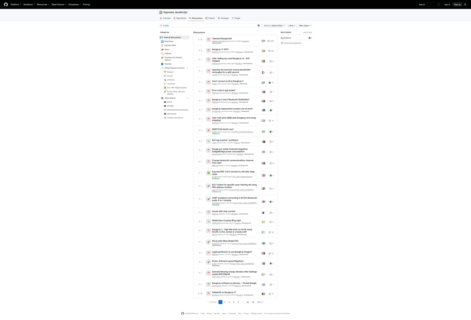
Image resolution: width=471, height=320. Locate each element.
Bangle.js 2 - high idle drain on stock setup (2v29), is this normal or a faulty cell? (232, 230)
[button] (258, 25)
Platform (15, 4)
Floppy (214, 84)
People (237, 18)
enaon (214, 143)
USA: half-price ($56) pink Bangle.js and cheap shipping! (234, 119)
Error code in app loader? (224, 90)
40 (253, 302)
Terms (203, 313)
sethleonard (216, 63)
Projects (211, 18)
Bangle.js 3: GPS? (220, 49)
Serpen (214, 264)
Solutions (28, 4)
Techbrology (216, 111)
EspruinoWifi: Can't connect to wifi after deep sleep (233, 172)
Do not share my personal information (277, 313)
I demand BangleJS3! (222, 38)
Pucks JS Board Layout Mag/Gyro (228, 261)
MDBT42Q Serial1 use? (223, 129)
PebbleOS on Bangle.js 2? (224, 292)
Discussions (197, 18)
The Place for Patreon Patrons (242, 132)
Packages (225, 18)
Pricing (86, 4)
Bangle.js (245, 41)
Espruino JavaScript (175, 12)
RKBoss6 (215, 93)
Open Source (58, 4)
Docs (240, 313)
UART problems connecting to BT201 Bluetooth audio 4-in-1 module (234, 199)
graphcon (215, 214)
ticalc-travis (216, 277)
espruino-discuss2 (218, 41)
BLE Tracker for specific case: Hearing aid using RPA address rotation (234, 185)
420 (272, 41)
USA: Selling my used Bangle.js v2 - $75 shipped (230, 59)
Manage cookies (256, 313)
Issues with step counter (223, 211)
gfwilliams (287, 38)
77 (272, 294)
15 (272, 121)
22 (272, 232)
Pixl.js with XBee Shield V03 (225, 241)
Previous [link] (213, 302)
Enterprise (73, 4)
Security (217, 313)
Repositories (181, 18)
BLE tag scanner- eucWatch (225, 140)
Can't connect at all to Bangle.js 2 (227, 81)
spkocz (214, 234)
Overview (166, 18)
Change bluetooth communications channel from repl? (232, 161)
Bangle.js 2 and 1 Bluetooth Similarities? (231, 99)
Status (224, 313)
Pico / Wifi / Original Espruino (242, 177)
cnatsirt (214, 75)
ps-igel (214, 177)
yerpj (214, 190)
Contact (246, 313)
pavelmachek (216, 154)
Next (259, 302)
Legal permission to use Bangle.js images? (232, 252)
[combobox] (209, 26)
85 (272, 51)
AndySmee (216, 203)
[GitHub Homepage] (182, 313)
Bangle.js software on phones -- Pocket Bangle (234, 283)
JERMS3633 (216, 223)
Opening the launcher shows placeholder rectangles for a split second (231, 70)
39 (248, 302)
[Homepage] (6, 4)
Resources (42, 4)
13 (272, 83)
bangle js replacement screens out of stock (232, 108)
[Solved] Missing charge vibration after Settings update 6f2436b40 (234, 272)
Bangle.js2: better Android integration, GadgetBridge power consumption (230, 150)
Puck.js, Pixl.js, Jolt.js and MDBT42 (241, 190)
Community (232, 313)
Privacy (209, 313)
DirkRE (214, 132)
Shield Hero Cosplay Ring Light (226, 220)
